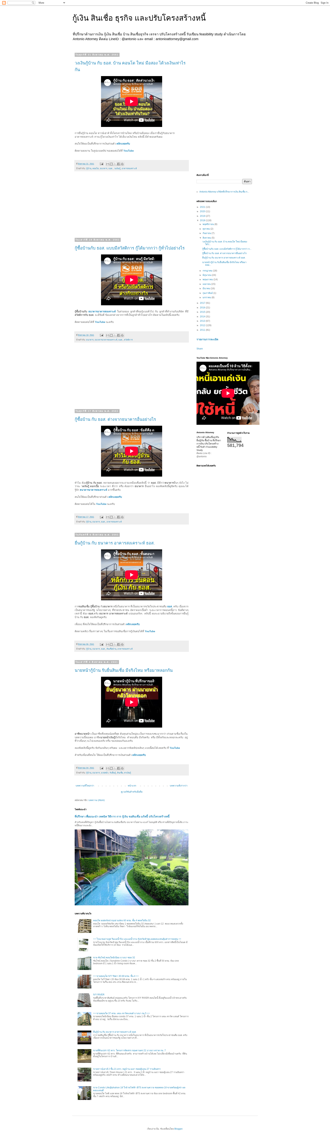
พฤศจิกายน (208, 224)
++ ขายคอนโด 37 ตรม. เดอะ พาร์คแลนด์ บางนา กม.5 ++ (121, 1013)
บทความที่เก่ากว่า (179, 785)
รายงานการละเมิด (207, 339)
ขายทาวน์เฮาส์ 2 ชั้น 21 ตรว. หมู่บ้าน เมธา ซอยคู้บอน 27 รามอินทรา (127, 1069)
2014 (203, 316)
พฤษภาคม (208, 279)
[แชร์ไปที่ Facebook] (119, 164)
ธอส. (110, 168)
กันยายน (207, 233)
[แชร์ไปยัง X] (115, 164)
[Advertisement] (131, 206)
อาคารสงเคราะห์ (129, 168)
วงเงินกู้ (117, 168)
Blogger (178, 1128)
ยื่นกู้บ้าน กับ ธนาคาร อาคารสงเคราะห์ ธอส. (115, 543)
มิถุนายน (207, 275)
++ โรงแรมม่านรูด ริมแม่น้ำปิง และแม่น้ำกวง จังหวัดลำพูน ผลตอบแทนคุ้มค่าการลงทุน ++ (137, 939)
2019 (203, 216)
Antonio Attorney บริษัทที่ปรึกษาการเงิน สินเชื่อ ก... (224, 191)
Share (200, 348)
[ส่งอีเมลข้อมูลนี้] (108, 164)
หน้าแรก (132, 785)
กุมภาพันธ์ (208, 293)
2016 (203, 307)
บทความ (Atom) (96, 800)
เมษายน (207, 284)
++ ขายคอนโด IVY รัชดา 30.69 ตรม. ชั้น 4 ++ (116, 976)
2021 (203, 207)
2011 (203, 330)
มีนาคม (207, 288)
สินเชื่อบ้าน (111, 649)
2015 (203, 312)
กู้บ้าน (88, 168)
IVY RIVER (98, 994)
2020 (203, 211)
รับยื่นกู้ (113, 773)
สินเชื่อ (120, 773)
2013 (203, 321)
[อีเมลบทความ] (101, 164)
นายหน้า (104, 773)
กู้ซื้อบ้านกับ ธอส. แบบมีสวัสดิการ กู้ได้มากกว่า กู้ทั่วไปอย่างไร (130, 248)
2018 (203, 220)
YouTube (128, 150)
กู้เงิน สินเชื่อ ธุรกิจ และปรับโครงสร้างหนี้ (139, 18)
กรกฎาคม (208, 270)
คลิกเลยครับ (123, 143)
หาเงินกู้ (127, 773)
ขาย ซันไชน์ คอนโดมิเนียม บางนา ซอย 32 (114, 957)
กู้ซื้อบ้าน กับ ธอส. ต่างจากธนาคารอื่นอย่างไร (115, 419)
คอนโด (95, 168)
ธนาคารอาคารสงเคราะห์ (102, 311)
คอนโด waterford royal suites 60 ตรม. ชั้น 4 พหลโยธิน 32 (122, 920)
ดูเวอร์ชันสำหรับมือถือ (131, 791)
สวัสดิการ (128, 340)
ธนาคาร (103, 168)
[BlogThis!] (111, 164)
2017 (203, 303)
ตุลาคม (206, 228)
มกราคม (207, 297)
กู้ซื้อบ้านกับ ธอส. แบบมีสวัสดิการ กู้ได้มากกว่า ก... (226, 249)
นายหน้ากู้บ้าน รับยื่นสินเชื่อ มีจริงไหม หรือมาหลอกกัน (124, 670)
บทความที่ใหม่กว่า (85, 785)
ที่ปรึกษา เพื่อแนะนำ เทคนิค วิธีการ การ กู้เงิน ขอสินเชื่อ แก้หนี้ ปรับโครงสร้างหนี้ (122, 816)
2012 (203, 325)
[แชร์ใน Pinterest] (122, 164)
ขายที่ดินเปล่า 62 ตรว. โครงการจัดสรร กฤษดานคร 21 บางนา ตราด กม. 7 (129, 1050)
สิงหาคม (207, 237)
